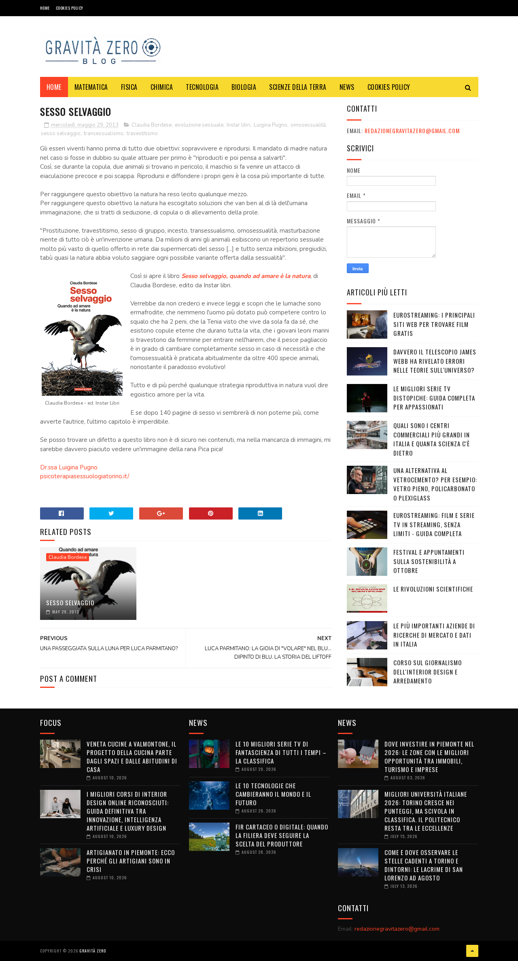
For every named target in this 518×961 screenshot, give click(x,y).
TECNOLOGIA (202, 87)
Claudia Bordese (152, 125)
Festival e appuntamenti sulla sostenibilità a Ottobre (429, 561)
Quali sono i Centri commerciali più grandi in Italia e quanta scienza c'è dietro (431, 439)
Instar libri (239, 125)
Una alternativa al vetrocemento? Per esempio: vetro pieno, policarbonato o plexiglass (435, 484)
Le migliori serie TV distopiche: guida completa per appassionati (434, 397)
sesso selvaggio (61, 133)
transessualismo (103, 133)
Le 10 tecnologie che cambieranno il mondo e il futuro (273, 794)
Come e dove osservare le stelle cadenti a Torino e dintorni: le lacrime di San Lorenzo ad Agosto (423, 865)
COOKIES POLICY (69, 8)
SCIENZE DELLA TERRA (298, 87)
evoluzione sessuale (199, 125)
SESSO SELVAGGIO (70, 602)
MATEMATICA (91, 87)
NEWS (347, 87)
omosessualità (308, 125)
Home (45, 8)
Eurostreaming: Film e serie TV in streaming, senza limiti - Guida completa (434, 524)
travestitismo (142, 133)
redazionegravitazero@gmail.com (412, 130)
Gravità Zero (92, 951)
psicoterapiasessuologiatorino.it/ (84, 476)
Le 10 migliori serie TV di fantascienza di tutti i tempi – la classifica (281, 752)
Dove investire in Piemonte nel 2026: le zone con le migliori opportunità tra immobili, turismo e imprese (429, 756)
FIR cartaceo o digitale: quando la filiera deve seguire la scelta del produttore (282, 835)
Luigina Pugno (270, 125)
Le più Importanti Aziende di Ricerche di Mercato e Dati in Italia (434, 634)
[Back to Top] (472, 951)
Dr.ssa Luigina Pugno (69, 467)
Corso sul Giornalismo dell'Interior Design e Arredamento (427, 671)
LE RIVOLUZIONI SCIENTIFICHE (433, 588)
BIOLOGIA (243, 87)
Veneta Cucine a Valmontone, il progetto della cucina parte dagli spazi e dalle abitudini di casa (132, 756)
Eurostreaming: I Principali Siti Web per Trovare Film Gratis (434, 323)
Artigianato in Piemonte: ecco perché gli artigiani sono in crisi (131, 861)
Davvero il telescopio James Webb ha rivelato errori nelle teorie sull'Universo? (434, 360)
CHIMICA (162, 87)
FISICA (129, 87)
